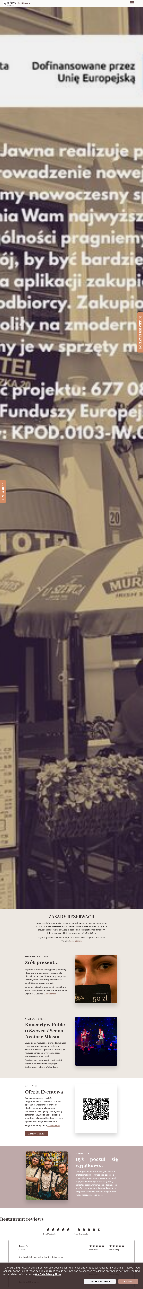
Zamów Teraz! (36, 1133)
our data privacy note (48, 1274)
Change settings (100, 1281)
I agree (128, 1281)
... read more (76, 940)
